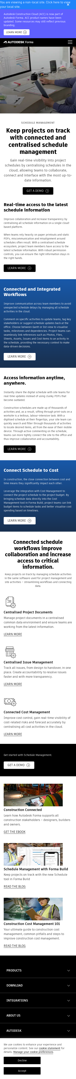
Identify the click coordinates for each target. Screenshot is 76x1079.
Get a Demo (16, 765)
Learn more (17, 268)
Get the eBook (14, 832)
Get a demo (35, 191)
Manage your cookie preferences (33, 1052)
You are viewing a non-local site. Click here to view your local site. (35, 4)
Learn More (14, 32)
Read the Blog (15, 886)
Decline (22, 1060)
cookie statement (49, 1048)
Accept (22, 1071)
